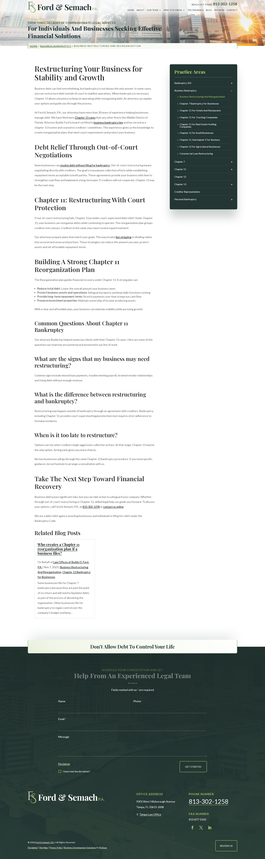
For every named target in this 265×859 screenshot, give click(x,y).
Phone (137, 701)
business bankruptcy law (108, 122)
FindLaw (103, 847)
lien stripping (123, 237)
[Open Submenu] (232, 83)
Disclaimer (64, 764)
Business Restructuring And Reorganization (202, 96)
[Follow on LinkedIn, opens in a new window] (209, 827)
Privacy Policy (55, 847)
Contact (232, 10)
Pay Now (219, 10)
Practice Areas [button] (173, 10)
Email (62, 719)
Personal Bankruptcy (185, 199)
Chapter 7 (179, 161)
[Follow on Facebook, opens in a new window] (192, 827)
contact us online (113, 506)
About (140, 10)
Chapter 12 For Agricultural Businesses (200, 146)
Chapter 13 (180, 184)
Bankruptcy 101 (182, 82)
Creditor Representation (187, 191)
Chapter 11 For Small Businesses (196, 133)
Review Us (226, 845)
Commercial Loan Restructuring (196, 153)
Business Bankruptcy (185, 90)
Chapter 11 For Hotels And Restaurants (200, 110)
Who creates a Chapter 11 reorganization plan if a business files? (58, 549)
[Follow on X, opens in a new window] (201, 827)
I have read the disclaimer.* (76, 771)
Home (131, 10)
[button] (260, 835)
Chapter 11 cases (85, 117)
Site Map (43, 847)
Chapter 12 (180, 176)
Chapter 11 (180, 169)
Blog (209, 10)
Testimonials (195, 10)
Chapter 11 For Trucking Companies (199, 117)
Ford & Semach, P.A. (44, 842)
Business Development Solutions (80, 847)
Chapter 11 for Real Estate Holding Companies (198, 125)
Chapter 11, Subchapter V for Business (200, 140)
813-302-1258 (225, 4)
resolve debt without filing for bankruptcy (85, 165)
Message (63, 736)
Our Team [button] (152, 10)
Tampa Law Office (150, 814)
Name (61, 701)
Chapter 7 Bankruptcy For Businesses (199, 103)
